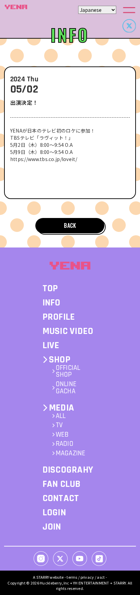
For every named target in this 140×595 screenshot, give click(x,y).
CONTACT (60, 498)
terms (72, 577)
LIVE (50, 345)
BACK (70, 225)
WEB (62, 434)
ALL (61, 416)
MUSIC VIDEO (67, 331)
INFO (51, 303)
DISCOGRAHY (67, 470)
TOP (50, 288)
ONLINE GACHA (66, 388)
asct (101, 577)
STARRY (42, 577)
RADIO (64, 444)
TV (59, 425)
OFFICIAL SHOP (68, 371)
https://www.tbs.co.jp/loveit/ (43, 159)
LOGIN (54, 513)
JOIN (51, 527)
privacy (87, 577)
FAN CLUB (61, 484)
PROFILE (58, 317)
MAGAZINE (71, 453)
